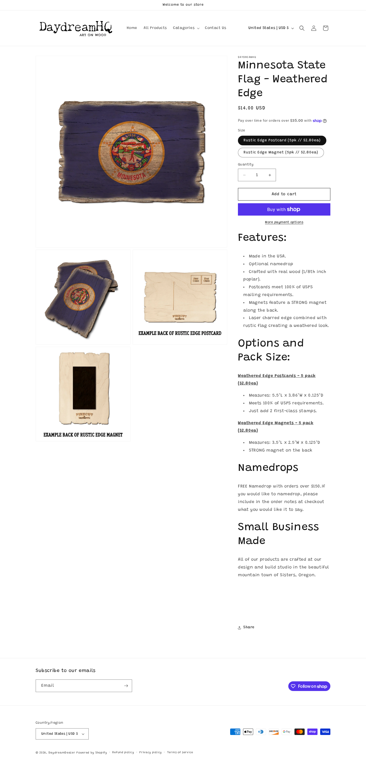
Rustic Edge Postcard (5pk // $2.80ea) (282, 140)
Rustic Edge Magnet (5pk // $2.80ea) (281, 152)
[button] (186, 28)
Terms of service (180, 752)
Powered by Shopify (91, 752)
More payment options (284, 222)
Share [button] (249, 627)
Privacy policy (150, 752)
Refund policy (123, 752)
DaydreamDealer (61, 752)
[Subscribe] (126, 685)
